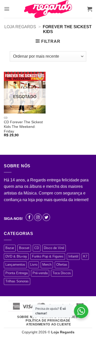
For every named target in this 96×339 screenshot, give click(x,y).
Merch (46, 264)
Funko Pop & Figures (47, 256)
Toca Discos (61, 273)
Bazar (9, 248)
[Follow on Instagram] (38, 217)
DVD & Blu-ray (16, 256)
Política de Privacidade (48, 320)
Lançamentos (15, 264)
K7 (85, 256)
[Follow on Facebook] (29, 217)
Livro (33, 264)
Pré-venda (40, 273)
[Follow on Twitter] (46, 217)
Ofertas (61, 264)
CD (36, 248)
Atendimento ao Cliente (48, 324)
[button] (7, 9)
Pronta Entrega (16, 273)
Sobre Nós (27, 317)
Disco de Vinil (54, 248)
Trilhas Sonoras (17, 281)
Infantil (73, 256)
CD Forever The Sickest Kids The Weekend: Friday (23, 126)
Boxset (24, 248)
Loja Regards (20, 27)
